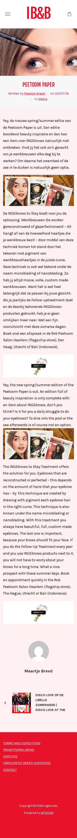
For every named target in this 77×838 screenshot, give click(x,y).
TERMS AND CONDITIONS (21, 743)
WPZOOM (47, 813)
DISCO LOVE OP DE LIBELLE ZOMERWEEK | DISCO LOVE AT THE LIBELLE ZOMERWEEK (50, 703)
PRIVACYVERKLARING (18, 750)
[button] (7, 14)
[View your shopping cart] (69, 14)
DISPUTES (10, 756)
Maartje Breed (34, 93)
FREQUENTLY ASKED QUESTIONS (27, 763)
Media (42, 99)
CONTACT (10, 770)
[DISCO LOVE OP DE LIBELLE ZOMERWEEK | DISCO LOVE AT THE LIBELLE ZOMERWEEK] (21, 702)
